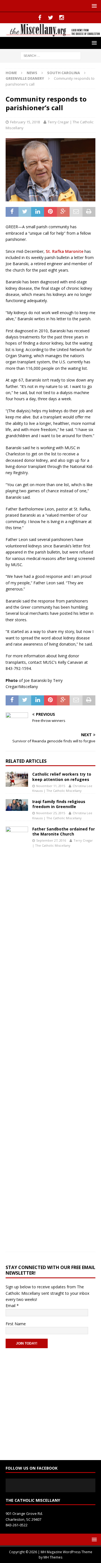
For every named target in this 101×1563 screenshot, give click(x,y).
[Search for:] (50, 55)
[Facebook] (40, 17)
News (32, 72)
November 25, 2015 (50, 813)
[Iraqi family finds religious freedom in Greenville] (17, 805)
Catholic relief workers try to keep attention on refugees (61, 776)
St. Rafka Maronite (64, 251)
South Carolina (63, 72)
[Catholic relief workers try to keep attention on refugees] (17, 779)
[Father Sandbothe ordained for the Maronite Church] (17, 1036)
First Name (16, 1323)
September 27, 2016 (51, 840)
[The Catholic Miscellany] (50, 33)
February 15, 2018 (25, 121)
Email (12, 1305)
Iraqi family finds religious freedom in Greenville (58, 804)
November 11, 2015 (50, 786)
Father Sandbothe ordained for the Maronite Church (63, 831)
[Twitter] (51, 17)
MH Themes (52, 1557)
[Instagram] (61, 17)
